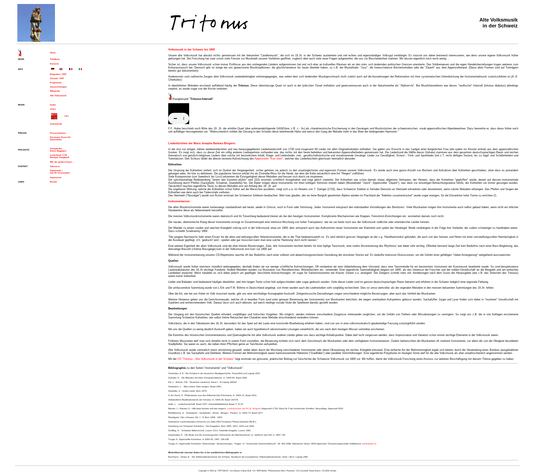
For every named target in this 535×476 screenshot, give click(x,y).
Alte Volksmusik (58, 95)
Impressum (55, 177)
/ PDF (63, 74)
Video (53, 109)
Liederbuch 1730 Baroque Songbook (59, 156)
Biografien (55, 74)
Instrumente (56, 124)
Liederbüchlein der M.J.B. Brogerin (244, 408)
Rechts (53, 182)
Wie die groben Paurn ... (62, 162)
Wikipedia (55, 91)
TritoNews (55, 59)
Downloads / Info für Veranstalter (60, 171)
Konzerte (54, 64)
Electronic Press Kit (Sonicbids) (60, 138)
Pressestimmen (58, 133)
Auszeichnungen (58, 87)
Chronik (54, 78)
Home (53, 52)
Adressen (55, 166)
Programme (56, 82)
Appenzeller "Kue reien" (269, 158)
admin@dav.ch (369, 444)
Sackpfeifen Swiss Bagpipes (58, 149)
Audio (53, 105)
